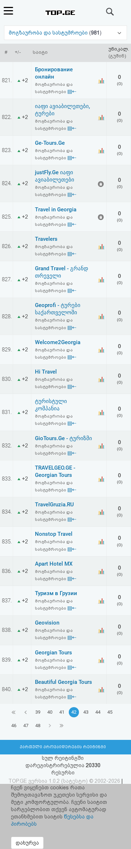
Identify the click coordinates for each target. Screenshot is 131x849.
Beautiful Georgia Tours (63, 682)
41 (61, 712)
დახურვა (27, 843)
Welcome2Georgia (57, 342)
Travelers (46, 239)
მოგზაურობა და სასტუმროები (49, 33)
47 (25, 725)
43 (85, 712)
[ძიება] (110, 11)
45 (109, 712)
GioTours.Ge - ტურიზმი (63, 438)
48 (37, 725)
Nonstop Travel (53, 534)
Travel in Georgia (55, 209)
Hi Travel (46, 371)
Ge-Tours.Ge (50, 143)
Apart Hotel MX (54, 564)
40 (49, 712)
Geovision (47, 622)
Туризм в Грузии (56, 593)
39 (37, 712)
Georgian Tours (53, 652)
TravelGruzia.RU (54, 504)
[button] (65, 32)
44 (97, 712)
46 (13, 725)
